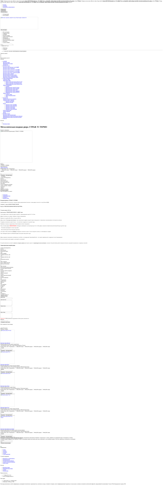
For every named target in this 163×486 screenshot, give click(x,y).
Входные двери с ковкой (8, 73)
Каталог (2, 465)
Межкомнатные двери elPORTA (12, 92)
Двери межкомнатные (8, 78)
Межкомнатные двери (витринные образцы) (12, 116)
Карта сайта (5, 463)
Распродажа (5, 470)
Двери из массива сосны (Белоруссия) (14, 84)
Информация (3, 447)
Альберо (7, 86)
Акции (4, 469)
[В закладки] (1, 163)
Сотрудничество (6, 454)
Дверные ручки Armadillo (11, 104)
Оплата (4, 4)
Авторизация (6, 14)
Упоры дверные (6, 111)
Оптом (4, 453)
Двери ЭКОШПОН (7, 85)
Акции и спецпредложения (9, 461)
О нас (4, 449)
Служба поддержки (5, 456)
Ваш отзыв (3, 312)
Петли (4, 112)
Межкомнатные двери (8, 63)
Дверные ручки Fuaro (10, 106)
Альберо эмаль (9, 94)
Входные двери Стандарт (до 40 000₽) (11, 69)
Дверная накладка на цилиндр (9, 98)
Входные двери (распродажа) (9, 114)
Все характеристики (5, 182)
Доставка (5, 5)
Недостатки (3, 306)
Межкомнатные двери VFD (12, 89)
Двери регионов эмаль (10, 95)
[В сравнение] (2, 163)
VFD (7, 96)
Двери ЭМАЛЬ (6, 93)
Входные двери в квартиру (9, 68)
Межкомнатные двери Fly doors (12, 87)
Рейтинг (2, 319)
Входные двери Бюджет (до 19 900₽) (11, 67)
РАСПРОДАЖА (6, 113)
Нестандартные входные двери (10, 74)
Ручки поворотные (7, 110)
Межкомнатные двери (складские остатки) (12, 117)
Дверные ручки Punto (10, 108)
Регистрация (6, 15)
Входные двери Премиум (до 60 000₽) (11, 71)
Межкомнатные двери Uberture (12, 88)
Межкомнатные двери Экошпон (13, 90)
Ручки (4, 103)
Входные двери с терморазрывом (10, 76)
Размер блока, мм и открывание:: (8, 168)
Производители (6, 459)
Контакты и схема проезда (9, 7)
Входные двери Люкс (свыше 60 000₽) (11, 72)
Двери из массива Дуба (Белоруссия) (14, 82)
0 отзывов (3, 176)
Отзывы (5, 197)
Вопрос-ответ (6, 198)
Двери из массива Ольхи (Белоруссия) (14, 81)
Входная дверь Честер (5, 343)
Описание (5, 194)
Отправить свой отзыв (5, 322)
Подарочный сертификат (8, 460)
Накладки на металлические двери (10, 77)
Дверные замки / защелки (8, 100)
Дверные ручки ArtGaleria (11, 105)
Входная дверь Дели (5, 386)
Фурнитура (5, 64)
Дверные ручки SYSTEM (11, 109)
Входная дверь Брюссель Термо (7, 429)
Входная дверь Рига (5, 364)
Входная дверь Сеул (5, 407)
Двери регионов (4, 167)
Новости (5, 118)
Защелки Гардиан (9, 102)
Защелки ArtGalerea (10, 101)
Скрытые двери (6, 79)
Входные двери (6, 62)
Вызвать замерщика (5, 130)
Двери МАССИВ (7, 80)
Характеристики (6, 195)
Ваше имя (3, 297)
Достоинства (3, 299)
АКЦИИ (5, 61)
